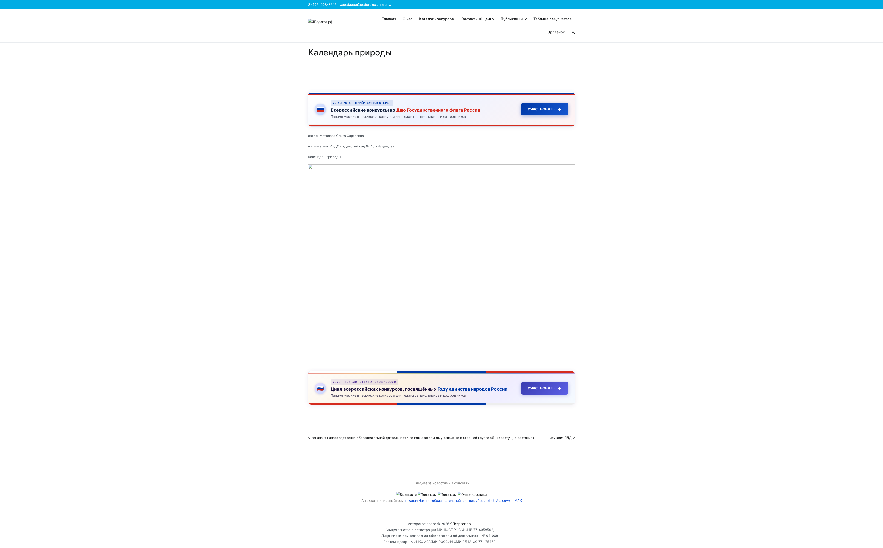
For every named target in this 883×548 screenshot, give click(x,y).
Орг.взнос (556, 32)
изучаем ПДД (561, 438)
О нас (408, 19)
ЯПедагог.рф (460, 524)
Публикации (512, 19)
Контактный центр (477, 19)
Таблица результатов (552, 19)
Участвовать (545, 109)
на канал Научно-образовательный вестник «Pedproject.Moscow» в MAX (463, 500)
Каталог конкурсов (436, 19)
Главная (389, 19)
